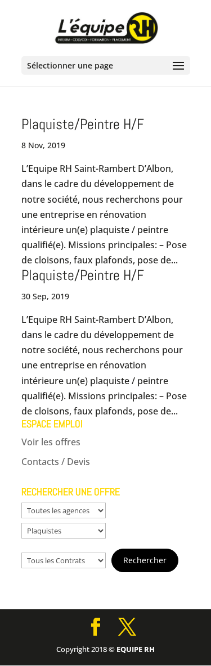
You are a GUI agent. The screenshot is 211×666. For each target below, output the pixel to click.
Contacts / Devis (55, 461)
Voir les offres (50, 442)
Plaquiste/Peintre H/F (82, 124)
